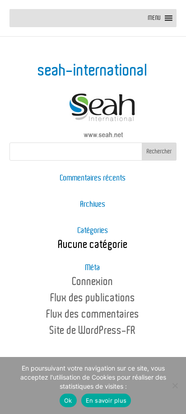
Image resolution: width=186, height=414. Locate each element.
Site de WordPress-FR (93, 330)
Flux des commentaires (93, 314)
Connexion (92, 281)
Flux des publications (93, 298)
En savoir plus (106, 400)
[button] (154, 18)
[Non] (174, 385)
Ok (68, 400)
